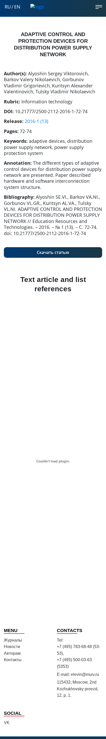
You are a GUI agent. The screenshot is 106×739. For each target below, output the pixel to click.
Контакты (13, 660)
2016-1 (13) (36, 121)
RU (8, 7)
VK (7, 722)
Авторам (12, 653)
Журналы (13, 640)
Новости (12, 646)
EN (17, 7)
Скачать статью (53, 252)
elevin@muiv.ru (85, 674)
